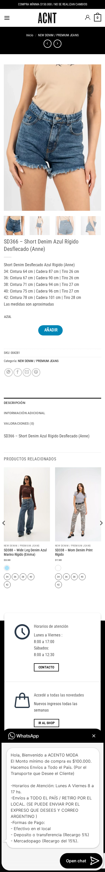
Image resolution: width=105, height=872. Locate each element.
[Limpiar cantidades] (15, 317)
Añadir (51, 330)
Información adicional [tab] (24, 413)
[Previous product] (57, 44)
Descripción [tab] (14, 403)
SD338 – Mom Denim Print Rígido (74, 552)
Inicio (29, 35)
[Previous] (12, 137)
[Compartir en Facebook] (18, 372)
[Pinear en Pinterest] (36, 372)
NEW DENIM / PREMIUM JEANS (58, 35)
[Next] (92, 137)
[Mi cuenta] (87, 18)
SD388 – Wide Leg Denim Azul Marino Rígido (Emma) (25, 552)
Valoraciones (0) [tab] (19, 423)
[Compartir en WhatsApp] (8, 372)
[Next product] (47, 44)
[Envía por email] (27, 372)
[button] (7, 17)
